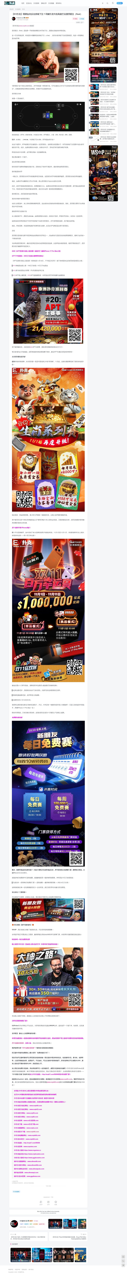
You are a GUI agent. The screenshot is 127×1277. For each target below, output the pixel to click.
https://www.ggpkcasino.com (34, 1158)
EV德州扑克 (19, 18)
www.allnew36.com (34, 1161)
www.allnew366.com (35, 1165)
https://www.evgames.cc (32, 1150)
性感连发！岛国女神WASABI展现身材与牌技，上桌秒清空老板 (108, 116)
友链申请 (10, 1269)
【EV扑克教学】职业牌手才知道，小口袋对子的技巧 (108, 100)
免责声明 (17, 1269)
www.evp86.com (24, 26)
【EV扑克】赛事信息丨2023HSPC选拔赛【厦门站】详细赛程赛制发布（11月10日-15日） (108, 124)
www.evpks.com (32, 1128)
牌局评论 (58, 3)
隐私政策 (24, 1269)
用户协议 (31, 1269)
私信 (82, 19)
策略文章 (44, 3)
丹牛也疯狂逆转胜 (28, 1048)
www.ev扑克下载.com (31, 1124)
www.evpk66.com (33, 1132)
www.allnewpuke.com (36, 1169)
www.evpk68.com (32, 1139)
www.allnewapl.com (31, 1172)
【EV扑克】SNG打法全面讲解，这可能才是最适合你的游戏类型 (108, 138)
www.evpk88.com (34, 1135)
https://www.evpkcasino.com (34, 1154)
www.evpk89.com (53, 1082)
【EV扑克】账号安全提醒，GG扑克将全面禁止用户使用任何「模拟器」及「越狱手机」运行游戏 (108, 109)
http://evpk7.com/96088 (50, 1074)
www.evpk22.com (36, 1109)
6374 (27, 1224)
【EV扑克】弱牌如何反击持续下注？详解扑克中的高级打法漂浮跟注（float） (47, 13)
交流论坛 (29, 3)
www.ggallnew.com (33, 1176)
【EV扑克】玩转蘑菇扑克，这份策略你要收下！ (108, 130)
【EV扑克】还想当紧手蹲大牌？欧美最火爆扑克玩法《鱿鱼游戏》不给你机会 (108, 86)
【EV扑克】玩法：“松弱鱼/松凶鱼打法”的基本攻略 (107, 93)
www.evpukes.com (30, 1146)
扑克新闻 (36, 3)
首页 (22, 3)
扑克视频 (51, 3)
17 (22, 1224)
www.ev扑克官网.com (31, 1120)
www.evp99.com (66, 1079)
